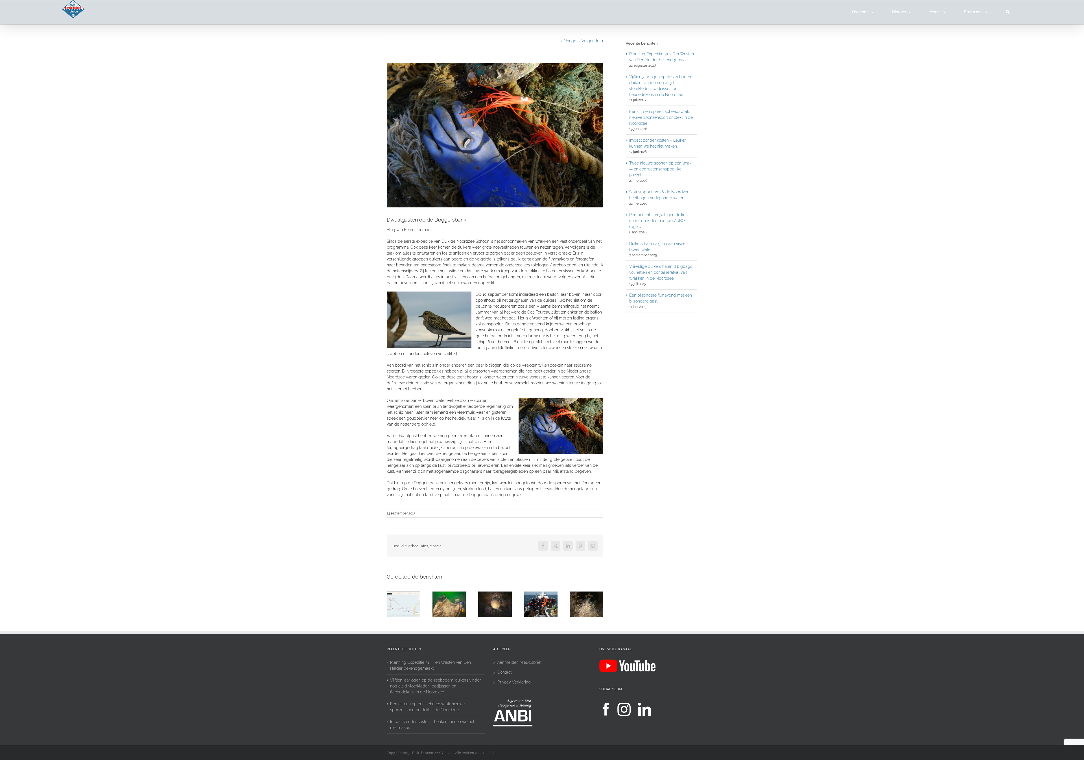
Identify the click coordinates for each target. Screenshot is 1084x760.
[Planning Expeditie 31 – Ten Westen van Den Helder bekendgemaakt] (403, 594)
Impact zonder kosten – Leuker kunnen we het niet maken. (432, 724)
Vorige (570, 41)
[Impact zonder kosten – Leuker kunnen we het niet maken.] (541, 594)
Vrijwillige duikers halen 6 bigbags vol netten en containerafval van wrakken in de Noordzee (660, 272)
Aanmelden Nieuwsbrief (519, 662)
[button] (1007, 12)
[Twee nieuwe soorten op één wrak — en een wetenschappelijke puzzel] (586, 594)
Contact (504, 672)
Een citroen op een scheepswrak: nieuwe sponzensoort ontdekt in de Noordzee (661, 117)
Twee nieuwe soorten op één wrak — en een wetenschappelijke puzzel (660, 169)
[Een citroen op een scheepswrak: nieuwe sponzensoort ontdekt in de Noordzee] (495, 594)
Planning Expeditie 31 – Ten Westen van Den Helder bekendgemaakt (430, 665)
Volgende (590, 41)
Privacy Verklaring (514, 682)
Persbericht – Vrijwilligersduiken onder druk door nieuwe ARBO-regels (658, 221)
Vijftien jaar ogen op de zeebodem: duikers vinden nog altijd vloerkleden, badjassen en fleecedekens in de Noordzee (436, 686)
